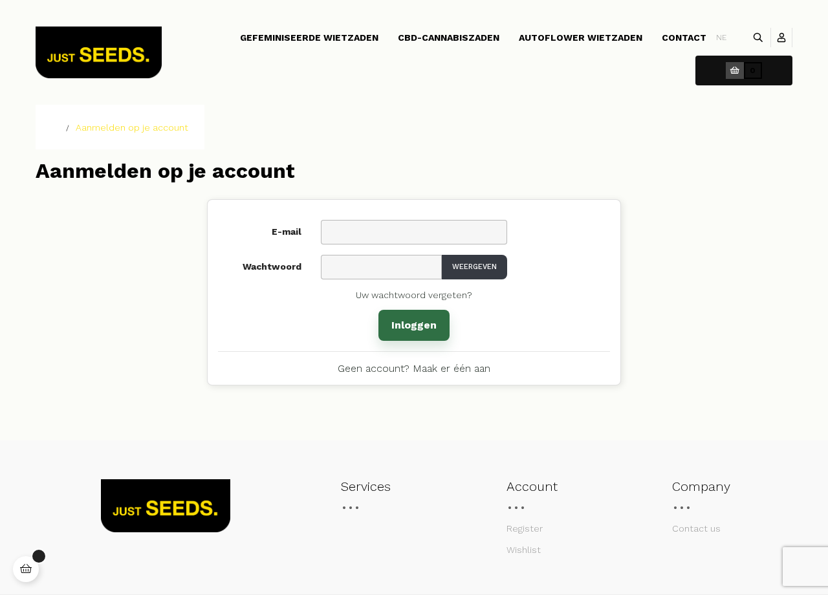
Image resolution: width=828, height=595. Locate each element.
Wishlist (524, 550)
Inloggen (414, 325)
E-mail (286, 231)
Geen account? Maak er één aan (414, 368)
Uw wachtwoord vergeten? (414, 295)
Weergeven (474, 267)
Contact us (696, 528)
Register (525, 528)
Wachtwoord (272, 266)
